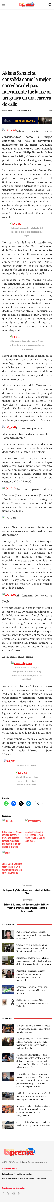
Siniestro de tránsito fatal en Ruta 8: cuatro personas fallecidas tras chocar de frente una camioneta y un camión (34, 960)
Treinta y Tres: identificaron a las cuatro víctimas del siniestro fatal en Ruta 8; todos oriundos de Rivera (33, 947)
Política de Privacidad (9, 1178)
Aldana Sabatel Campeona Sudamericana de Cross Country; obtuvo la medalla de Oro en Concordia (12, 868)
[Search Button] (50, 4)
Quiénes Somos (7, 1173)
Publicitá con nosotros (24, 1173)
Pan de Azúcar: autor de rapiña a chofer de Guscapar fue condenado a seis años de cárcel (33, 934)
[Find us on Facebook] (3, 1193)
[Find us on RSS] (19, 1193)
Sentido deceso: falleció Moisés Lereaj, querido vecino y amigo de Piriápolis (32, 1003)
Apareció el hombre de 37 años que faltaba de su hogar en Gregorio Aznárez (32, 990)
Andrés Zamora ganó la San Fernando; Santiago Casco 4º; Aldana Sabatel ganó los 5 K (35, 836)
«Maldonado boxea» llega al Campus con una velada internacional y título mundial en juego (33, 1028)
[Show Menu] (3, 4)
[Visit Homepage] (26, 4)
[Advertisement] (27, 37)
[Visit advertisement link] (27, 121)
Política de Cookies (27, 1178)
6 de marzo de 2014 (24, 110)
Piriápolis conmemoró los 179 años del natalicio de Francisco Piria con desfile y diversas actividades (34, 1096)
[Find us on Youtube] (13, 1193)
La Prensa (8, 110)
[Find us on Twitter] (8, 1193)
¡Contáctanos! (41, 1178)
